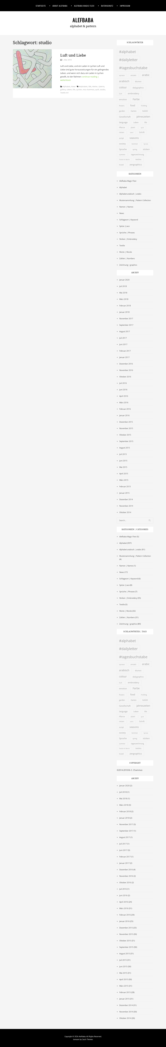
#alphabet (83, 86)
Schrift (141, 132)
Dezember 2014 (126, 499)
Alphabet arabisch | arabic (130, 194)
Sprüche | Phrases (127, 232)
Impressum (125, 5)
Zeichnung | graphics (128, 265)
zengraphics (136, 164)
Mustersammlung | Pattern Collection (135, 200)
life (74, 89)
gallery (63, 89)
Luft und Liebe (73, 55)
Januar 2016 (124, 415)
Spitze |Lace (124, 226)
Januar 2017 (124, 357)
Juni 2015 (123, 460)
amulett (133, 75)
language (123, 122)
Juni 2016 (123, 389)
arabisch (124, 81)
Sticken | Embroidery (128, 239)
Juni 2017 (123, 344)
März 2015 (123, 480)
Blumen (138, 81)
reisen (121, 132)
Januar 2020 (124, 280)
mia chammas (88, 89)
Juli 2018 (123, 286)
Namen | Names (126, 206)
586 (89, 86)
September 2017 (126, 325)
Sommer (135, 144)
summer (122, 154)
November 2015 (126, 428)
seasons (134, 138)
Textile (122, 245)
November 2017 (126, 318)
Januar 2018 (124, 312)
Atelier (95, 86)
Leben (69, 89)
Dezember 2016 (126, 363)
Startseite (41, 5)
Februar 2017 (125, 351)
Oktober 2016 (125, 376)
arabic (145, 75)
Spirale (146, 144)
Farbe (136, 99)
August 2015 (124, 447)
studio (102, 89)
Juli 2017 (123, 338)
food (132, 105)
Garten (133, 111)
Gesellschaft (125, 116)
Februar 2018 (125, 305)
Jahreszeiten (143, 116)
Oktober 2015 (125, 435)
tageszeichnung (137, 154)
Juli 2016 (123, 383)
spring (135, 149)
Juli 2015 (123, 454)
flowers (121, 106)
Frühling (144, 106)
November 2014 (126, 506)
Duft (120, 94)
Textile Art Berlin (124, 159)
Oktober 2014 (125, 512)
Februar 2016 (125, 409)
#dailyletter (128, 59)
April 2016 (123, 396)
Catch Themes (87, 1039)
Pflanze (122, 127)
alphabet (122, 75)
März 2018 (123, 299)
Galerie (101, 86)
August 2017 (124, 331)
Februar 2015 (125, 486)
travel (121, 165)
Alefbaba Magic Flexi (84, 5)
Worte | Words (125, 252)
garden (122, 111)
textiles (138, 159)
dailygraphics (138, 87)
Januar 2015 (124, 493)
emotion (123, 99)
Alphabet (66, 86)
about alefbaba (59, 5)
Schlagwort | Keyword (128, 219)
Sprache (123, 149)
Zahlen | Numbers (127, 258)
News (73, 86)
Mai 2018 (123, 292)
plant (133, 127)
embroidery (133, 93)
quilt (97, 89)
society (122, 143)
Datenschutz (107, 5)
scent (131, 132)
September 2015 (126, 441)
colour (123, 87)
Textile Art (64, 93)
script (121, 138)
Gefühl (145, 111)
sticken (146, 149)
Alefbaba (83, 20)
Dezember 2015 (126, 422)
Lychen (79, 89)
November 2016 (126, 370)
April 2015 (123, 473)
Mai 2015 (123, 467)
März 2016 (123, 402)
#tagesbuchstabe (133, 67)
